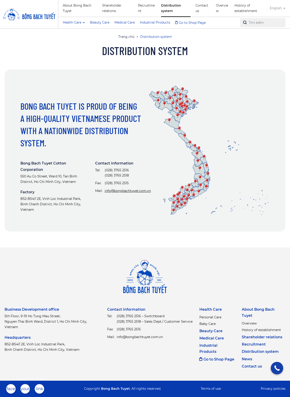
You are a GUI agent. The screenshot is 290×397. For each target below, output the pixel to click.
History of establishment (245, 8)
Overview (222, 8)
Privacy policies (273, 389)
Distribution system (171, 8)
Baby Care (207, 324)
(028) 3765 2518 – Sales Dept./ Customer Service (155, 322)
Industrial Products (155, 22)
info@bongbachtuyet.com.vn (128, 191)
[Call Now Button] (277, 368)
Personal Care (210, 317)
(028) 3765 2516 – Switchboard (140, 316)
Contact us (202, 8)
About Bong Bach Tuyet (77, 8)
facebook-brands (11, 390)
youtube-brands (25, 390)
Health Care (210, 309)
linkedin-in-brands (39, 390)
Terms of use (211, 389)
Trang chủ (126, 37)
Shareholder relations (111, 8)
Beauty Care (99, 22)
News (247, 359)
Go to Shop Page (192, 23)
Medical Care (124, 22)
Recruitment (146, 8)
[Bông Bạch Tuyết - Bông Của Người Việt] (29, 14)
